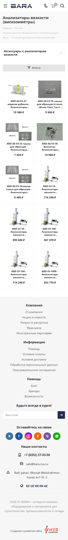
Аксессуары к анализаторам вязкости (25, 52)
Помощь (34, 349)
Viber (47, 436)
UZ (32, 486)
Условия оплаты (34, 354)
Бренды (34, 391)
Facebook (19, 436)
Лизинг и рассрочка (34, 322)
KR (37, 486)
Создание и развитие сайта (26, 531)
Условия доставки (34, 359)
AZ (46, 486)
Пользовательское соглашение (34, 370)
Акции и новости (34, 317)
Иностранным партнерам (34, 333)
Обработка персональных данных (34, 365)
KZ (28, 486)
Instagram (28, 436)
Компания (34, 305)
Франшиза (34, 328)
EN (41, 486)
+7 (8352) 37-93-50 (37, 455)
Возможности (34, 396)
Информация (34, 342)
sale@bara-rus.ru (37, 464)
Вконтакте (9, 436)
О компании (34, 312)
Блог (34, 386)
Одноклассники (38, 436)
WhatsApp (56, 436)
